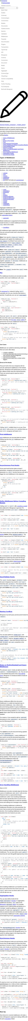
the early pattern (18, 319)
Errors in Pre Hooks (8, 140)
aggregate (6, 218)
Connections (4, 20)
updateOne (6, 177)
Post (4, 142)
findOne (5, 195)
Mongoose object (8, 904)
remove (5, 176)
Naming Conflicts (8, 147)
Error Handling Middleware (10, 152)
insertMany (6, 227)
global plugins (17, 561)
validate (5, 173)
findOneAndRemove (8, 198)
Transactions (4, 47)
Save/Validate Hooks (9, 146)
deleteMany (6, 191)
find (4, 193)
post (1, 437)
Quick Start (4, 10)
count (4, 189)
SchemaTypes (5, 18)
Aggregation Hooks (8, 153)
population (8, 1018)
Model (3, 65)
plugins (6, 135)
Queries (3, 31)
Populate (3, 39)
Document (4, 63)
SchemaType (5, 73)
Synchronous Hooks (8, 154)
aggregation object (7, 215)
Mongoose (4, 55)
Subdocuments (5, 28)
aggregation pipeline (19, 915)
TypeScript (4, 49)
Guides (3, 12)
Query (3, 68)
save (4, 174)
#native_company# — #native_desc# (12, 124)
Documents (4, 26)
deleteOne (6, 178)
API (2, 52)
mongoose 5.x (5, 291)
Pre (4, 139)
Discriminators (5, 41)
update (5, 202)
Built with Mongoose (6, 89)
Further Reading (5, 84)
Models (3, 23)
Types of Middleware (9, 138)
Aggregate (4, 70)
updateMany (6, 205)
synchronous (19, 180)
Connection (4, 60)
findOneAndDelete (8, 196)
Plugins (3, 44)
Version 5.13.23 (5, 5)
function (8, 900)
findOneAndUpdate (8, 199)
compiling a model (22, 506)
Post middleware (6, 434)
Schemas (3, 15)
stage (23, 913)
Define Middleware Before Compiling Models (15, 145)
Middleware (4, 36)
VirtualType (4, 76)
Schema (3, 57)
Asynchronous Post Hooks (10, 143)
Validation (4, 34)
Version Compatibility (7, 78)
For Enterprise (5, 86)
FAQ (2, 81)
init (4, 180)
